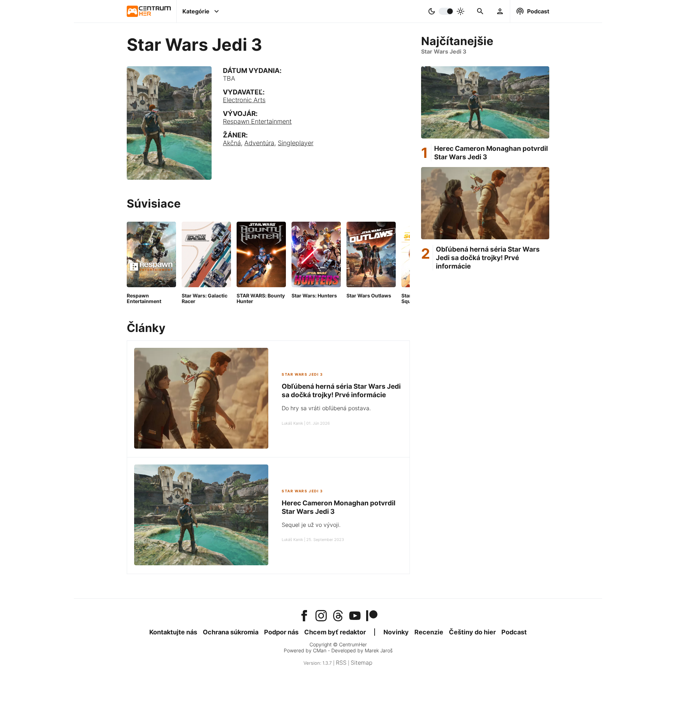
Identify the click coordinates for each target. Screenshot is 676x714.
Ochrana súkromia (230, 632)
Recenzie (428, 632)
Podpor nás (281, 632)
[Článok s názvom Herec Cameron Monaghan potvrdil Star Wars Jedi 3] (201, 515)
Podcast (514, 632)
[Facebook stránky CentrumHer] (304, 616)
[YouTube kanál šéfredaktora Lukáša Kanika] (355, 616)
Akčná (232, 143)
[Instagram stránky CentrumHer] (321, 616)
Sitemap (362, 662)
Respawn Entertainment (257, 121)
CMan (319, 650)
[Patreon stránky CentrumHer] (371, 616)
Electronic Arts (244, 100)
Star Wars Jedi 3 (302, 374)
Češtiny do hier (472, 632)
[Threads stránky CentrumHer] (338, 616)
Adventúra (259, 143)
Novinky (396, 632)
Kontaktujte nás (173, 632)
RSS (341, 662)
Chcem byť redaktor (335, 632)
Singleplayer (295, 143)
